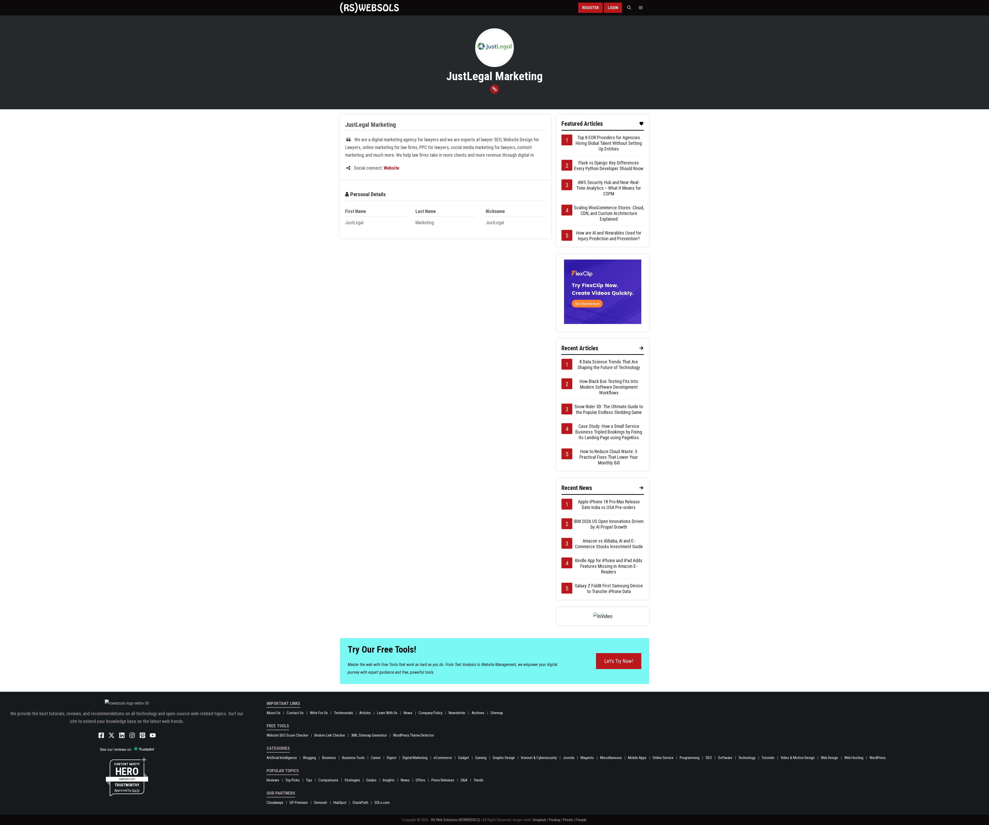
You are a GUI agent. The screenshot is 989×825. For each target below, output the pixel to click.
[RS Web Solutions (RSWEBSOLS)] (369, 7)
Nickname (495, 211)
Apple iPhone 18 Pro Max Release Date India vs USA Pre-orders (609, 504)
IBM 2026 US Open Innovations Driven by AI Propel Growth (609, 524)
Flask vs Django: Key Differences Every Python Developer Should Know (608, 165)
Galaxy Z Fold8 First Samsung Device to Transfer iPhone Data (609, 588)
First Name (355, 211)
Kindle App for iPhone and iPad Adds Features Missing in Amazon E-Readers (608, 566)
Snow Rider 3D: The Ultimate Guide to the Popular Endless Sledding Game (608, 409)
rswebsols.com (127, 779)
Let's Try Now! (618, 661)
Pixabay (554, 820)
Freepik (581, 820)
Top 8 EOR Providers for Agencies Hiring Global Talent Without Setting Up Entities (609, 143)
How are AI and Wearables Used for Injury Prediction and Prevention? (608, 235)
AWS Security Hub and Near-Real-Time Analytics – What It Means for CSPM (608, 188)
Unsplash (539, 820)
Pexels (568, 820)
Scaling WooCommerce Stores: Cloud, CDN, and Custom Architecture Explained (609, 213)
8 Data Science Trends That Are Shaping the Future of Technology (608, 364)
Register (590, 7)
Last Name (425, 211)
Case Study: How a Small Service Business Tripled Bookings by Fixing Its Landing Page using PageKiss (608, 431)
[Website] (494, 89)
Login (613, 7)
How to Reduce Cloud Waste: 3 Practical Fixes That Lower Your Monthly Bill (608, 457)
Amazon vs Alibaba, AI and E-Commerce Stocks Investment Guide (609, 543)
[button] (629, 8)
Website (391, 168)
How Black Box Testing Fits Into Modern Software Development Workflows (608, 387)
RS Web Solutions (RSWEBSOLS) (455, 820)
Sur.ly (135, 790)
